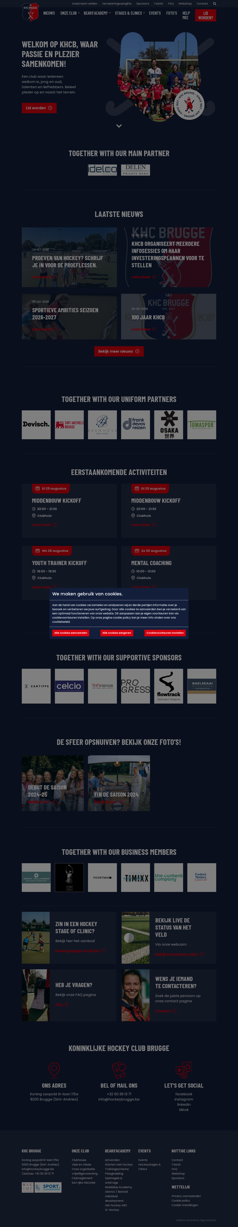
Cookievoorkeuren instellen (165, 633)
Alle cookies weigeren (116, 633)
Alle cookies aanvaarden (70, 633)
